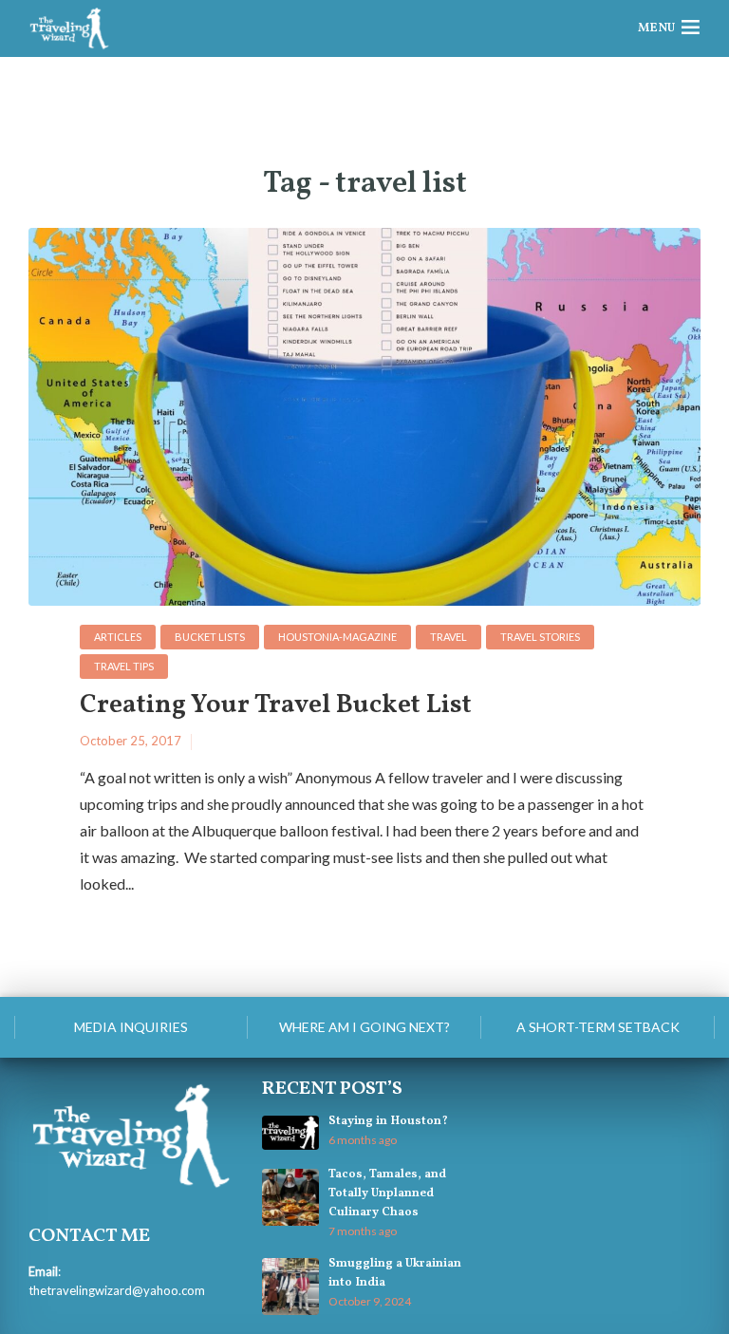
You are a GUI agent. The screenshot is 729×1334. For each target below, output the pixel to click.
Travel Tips (124, 666)
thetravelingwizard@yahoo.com (116, 1290)
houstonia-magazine (337, 636)
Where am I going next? (364, 1027)
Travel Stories (540, 636)
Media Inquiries (131, 1027)
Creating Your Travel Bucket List (276, 705)
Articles (117, 636)
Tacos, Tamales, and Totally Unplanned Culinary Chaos (387, 1193)
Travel (448, 636)
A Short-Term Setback (598, 1027)
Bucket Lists (210, 636)
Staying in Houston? (388, 1121)
